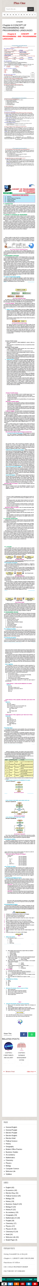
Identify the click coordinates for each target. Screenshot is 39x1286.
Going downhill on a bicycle (16, 1254)
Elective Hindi (10, 1138)
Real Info (17, 1279)
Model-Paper (10, 1240)
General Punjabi (11, 1130)
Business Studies (12, 1152)
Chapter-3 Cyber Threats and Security (8, 1055)
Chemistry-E (10, 1231)
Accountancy (10, 1155)
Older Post (30, 1071)
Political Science (11, 1141)
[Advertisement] (19, 1095)
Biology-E (9, 1207)
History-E (9, 1209)
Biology (8, 1166)
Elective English (11, 1135)
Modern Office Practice (14, 1149)
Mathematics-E (11, 1218)
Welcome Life (10, 1171)
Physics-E (9, 1229)
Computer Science (12, 1168)
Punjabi (8, 1220)
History (8, 1144)
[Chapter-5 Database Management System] (21, 1046)
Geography (10, 1146)
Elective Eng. (10, 1193)
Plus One (19, 3)
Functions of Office (12, 1262)
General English (11, 1127)
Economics (10, 1190)
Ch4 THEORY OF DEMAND (14, 1271)
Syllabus (9, 1174)
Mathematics (10, 1157)
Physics (8, 1163)
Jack (30, 1279)
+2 (4, 14)
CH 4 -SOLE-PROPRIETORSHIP (16, 1267)
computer (19, 22)
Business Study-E (12, 1204)
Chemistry (9, 1160)
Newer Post (10, 1071)
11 (7, 14)
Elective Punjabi (11, 1133)
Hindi (7, 1234)
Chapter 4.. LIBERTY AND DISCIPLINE (19, 1258)
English (8, 1187)
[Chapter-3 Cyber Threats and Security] (8, 1046)
